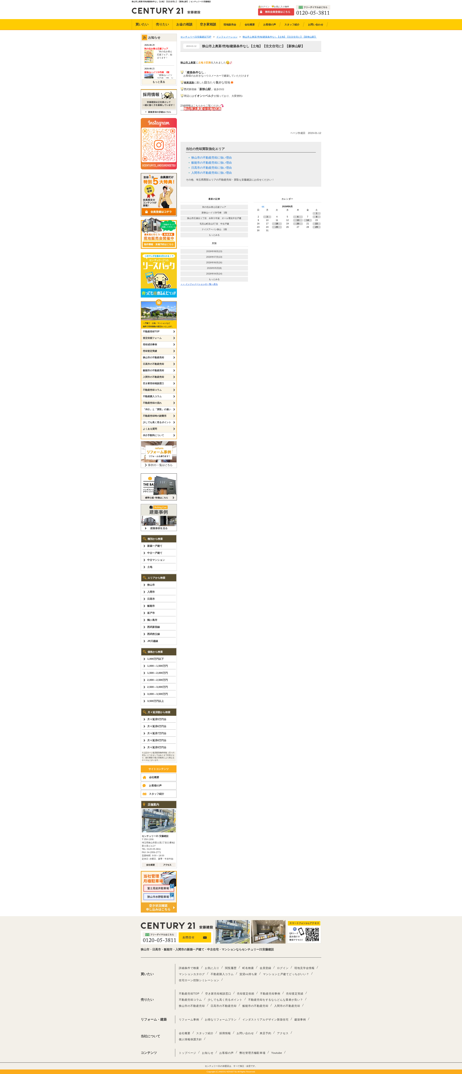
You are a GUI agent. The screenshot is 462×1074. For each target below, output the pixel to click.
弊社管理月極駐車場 (252, 1052)
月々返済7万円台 (156, 733)
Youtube (276, 1052)
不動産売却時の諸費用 (154, 415)
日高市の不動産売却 (153, 364)
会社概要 (154, 777)
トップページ (187, 1052)
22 (316, 223)
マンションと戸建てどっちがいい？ (286, 974)
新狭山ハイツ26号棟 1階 (215, 212)
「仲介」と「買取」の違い (157, 409)
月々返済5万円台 (156, 719)
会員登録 (265, 967)
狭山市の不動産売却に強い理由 (211, 157)
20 (298, 223)
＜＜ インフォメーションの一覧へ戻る (199, 284)
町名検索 (248, 967)
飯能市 (151, 605)
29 (316, 227)
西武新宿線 (153, 626)
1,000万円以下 (155, 658)
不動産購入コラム (152, 396)
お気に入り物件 (281, 6)
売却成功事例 (150, 344)
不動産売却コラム (152, 390)
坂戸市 (151, 612)
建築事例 (300, 1019)
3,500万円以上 (155, 701)
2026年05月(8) (214, 268)
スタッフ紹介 (156, 793)
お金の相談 (184, 24)
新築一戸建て (154, 545)
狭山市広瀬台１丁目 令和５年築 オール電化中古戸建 (214, 218)
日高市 (151, 598)
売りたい (162, 24)
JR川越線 (152, 641)
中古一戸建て (154, 552)
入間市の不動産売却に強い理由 (211, 172)
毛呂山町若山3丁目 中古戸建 (214, 224)
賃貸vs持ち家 (248, 974)
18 (277, 223)
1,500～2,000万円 (157, 672)
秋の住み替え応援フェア (214, 207)
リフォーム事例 (189, 1019)
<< (263, 206)
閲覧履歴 (231, 967)
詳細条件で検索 (189, 967)
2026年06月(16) (214, 262)
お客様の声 (155, 785)
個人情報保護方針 (190, 1039)
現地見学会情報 (304, 967)
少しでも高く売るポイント (157, 422)
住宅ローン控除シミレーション (199, 980)
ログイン (265, 6)
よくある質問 (150, 428)
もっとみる (214, 235)
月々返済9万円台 (156, 747)
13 (298, 220)
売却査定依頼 (245, 993)
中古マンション (156, 559)
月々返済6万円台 (156, 726)
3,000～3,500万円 (157, 694)
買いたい (142, 24)
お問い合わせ (245, 1033)
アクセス (283, 1033)
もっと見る (158, 81)
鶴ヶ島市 (152, 619)
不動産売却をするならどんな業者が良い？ (275, 999)
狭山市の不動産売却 (153, 357)
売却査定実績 (150, 351)
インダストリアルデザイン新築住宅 (265, 1019)
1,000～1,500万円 (157, 665)
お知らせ (207, 1052)
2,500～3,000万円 (157, 686)
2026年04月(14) (214, 273)
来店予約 (265, 1033)
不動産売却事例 (270, 993)
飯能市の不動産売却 (153, 370)
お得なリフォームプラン (221, 1019)
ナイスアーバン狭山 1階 (214, 229)
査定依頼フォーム (152, 338)
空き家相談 (208, 24)
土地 (149, 566)
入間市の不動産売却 (153, 377)
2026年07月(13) (214, 257)
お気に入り (212, 967)
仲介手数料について (153, 435)
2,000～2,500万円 (157, 679)
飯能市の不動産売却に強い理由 (211, 162)
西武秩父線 (153, 634)
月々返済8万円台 (156, 740)
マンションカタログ (192, 974)
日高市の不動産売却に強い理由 (211, 167)
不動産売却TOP (151, 331)
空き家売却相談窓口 (153, 383)
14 (307, 220)
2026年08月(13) (214, 251)
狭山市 (151, 584)
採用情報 (225, 1033)
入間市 (151, 591)
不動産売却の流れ (152, 402)
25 (277, 227)
